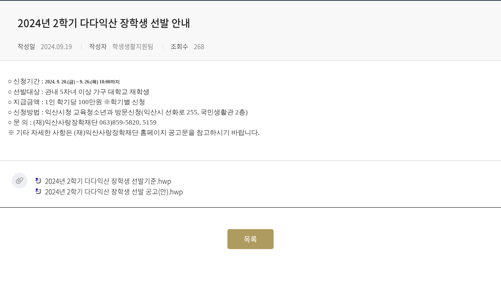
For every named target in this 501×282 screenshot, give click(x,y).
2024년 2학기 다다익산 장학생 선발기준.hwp (107, 181)
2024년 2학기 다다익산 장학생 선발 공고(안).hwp (113, 191)
